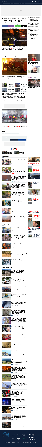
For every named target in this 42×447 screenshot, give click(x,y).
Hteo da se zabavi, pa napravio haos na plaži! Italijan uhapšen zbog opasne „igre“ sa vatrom (18, 416)
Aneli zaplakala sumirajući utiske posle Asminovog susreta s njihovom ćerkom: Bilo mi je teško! (34, 63)
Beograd (23, 434)
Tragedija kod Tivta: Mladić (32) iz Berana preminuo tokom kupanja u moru (18, 229)
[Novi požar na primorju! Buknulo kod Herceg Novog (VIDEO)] (6, 304)
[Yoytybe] (37, 1)
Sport (15, 2)
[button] (14, 116)
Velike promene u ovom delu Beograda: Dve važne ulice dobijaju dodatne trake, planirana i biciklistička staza (34, 30)
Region (6, 16)
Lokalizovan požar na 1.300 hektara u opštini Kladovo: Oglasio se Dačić (17, 210)
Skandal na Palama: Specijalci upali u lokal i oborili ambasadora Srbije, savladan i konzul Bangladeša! (18, 280)
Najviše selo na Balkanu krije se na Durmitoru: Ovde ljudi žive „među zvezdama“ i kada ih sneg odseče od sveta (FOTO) (19, 361)
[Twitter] (39, 1)
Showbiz (17, 2)
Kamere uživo (8, 2)
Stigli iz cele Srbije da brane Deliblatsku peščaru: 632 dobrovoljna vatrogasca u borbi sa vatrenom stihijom (18, 194)
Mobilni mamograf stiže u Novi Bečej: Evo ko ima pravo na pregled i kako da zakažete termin (35, 34)
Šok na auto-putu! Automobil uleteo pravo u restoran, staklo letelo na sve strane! (18, 400)
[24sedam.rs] (5, 1)
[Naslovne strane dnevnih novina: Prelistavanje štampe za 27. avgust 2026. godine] (34, 82)
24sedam (19, 126)
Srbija (38, 2)
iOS (8, 126)
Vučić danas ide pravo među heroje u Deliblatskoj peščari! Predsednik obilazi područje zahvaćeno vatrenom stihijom (18, 170)
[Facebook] (34, 1)
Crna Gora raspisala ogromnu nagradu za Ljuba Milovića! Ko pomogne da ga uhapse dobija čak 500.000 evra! (18, 312)
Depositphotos (21, 443)
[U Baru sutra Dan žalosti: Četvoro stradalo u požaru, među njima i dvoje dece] (17, 90)
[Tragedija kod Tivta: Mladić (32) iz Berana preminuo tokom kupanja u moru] (6, 230)
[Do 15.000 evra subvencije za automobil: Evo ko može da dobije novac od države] (6, 262)
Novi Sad (23, 438)
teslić (3, 133)
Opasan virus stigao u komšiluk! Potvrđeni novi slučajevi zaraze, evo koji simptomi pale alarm (18, 295)
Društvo (26, 2)
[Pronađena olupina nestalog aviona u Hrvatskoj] (6, 409)
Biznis (32, 2)
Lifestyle (29, 2)
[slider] (14, 121)
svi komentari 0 (14, 139)
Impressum (13, 442)
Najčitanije (34, 17)
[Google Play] (37, 435)
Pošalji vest (22, 442)
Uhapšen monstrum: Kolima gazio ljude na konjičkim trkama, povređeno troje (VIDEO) (19, 253)
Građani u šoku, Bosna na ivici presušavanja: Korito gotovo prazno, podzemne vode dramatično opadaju (18, 272)
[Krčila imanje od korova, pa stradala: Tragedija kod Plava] (4, 90)
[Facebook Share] (5, 26)
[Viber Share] (11, 26)
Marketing (18, 442)
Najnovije (4, 2)
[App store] (31, 435)
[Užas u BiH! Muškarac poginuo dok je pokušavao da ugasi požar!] (6, 345)
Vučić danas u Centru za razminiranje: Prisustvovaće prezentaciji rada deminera (34, 27)
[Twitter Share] (24, 26)
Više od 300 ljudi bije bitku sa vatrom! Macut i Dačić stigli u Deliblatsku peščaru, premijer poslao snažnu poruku (18, 202)
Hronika (23, 2)
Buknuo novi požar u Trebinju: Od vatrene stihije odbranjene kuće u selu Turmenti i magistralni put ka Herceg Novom (10, 152)
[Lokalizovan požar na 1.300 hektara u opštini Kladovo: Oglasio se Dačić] (6, 211)
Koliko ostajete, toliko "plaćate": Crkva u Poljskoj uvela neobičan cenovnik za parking (34, 20)
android (11, 126)
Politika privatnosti (28, 442)
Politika (12, 2)
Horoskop (24, 437)
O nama (6, 442)
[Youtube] (16, 149)
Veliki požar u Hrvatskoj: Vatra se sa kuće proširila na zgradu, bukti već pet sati (11, 84)
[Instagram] (35, 1)
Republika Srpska (8, 133)
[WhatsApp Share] (18, 26)
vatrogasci (16, 133)
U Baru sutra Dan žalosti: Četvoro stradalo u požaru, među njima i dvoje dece (24, 89)
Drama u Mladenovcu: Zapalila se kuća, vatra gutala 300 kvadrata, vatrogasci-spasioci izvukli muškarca (18, 186)
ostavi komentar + (22, 139)
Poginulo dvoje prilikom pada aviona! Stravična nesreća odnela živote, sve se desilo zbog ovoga (19, 384)
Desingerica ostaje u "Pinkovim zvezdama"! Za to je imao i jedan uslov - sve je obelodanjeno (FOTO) (34, 75)
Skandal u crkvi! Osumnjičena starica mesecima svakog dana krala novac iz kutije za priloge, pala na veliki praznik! (18, 336)
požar (13, 133)
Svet (20, 2)
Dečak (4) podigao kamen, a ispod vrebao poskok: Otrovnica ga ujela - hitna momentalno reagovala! (18, 377)
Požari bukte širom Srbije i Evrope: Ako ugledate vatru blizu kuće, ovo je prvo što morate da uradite (19, 218)
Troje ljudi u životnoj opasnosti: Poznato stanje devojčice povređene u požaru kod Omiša (18, 288)
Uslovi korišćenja (34, 442)
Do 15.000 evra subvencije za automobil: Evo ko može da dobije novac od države (18, 261)
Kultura (35, 2)
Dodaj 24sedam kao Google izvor (15, 28)
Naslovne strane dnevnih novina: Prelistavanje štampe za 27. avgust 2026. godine (34, 87)
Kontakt (9, 442)
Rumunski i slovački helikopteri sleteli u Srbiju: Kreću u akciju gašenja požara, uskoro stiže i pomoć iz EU (18, 178)
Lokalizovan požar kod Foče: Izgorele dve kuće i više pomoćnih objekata (22, 152)
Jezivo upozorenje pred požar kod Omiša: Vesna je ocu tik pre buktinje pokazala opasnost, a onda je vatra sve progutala (18, 369)
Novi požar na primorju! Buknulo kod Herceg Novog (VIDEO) (18, 303)
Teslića (11, 48)
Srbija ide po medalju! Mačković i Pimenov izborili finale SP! (35, 24)
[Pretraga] (32, 1)
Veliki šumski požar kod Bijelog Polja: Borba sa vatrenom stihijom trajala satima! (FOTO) (24, 84)
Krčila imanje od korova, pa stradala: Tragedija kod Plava (11, 89)
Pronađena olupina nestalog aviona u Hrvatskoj (18, 408)
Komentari (38, 17)
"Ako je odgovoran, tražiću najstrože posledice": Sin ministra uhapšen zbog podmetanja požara (17, 393)
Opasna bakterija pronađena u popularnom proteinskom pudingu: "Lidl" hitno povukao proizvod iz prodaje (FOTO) (18, 352)
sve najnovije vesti (34, 38)
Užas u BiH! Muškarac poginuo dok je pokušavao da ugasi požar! (19, 344)
